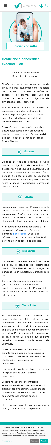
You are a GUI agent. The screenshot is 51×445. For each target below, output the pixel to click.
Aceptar (44, 441)
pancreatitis (19, 234)
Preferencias (7, 441)
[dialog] (25, 435)
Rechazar (34, 441)
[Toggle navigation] (5, 5)
